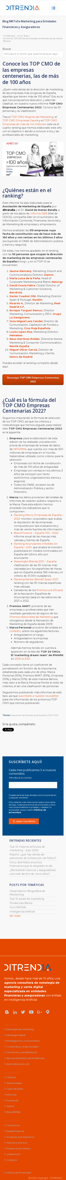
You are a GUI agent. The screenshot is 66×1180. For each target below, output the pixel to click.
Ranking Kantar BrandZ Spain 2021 (36, 579)
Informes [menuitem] (11, 1094)
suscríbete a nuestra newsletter (38, 696)
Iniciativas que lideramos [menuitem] (20, 1137)
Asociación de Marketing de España (29, 715)
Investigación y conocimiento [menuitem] (23, 1040)
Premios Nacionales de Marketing (31, 617)
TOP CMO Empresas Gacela (20, 120)
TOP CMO (53, 715)
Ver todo (15, 915)
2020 (18, 658)
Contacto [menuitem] (11, 1160)
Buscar (6, 48)
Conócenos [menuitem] (13, 1125)
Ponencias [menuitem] (12, 1100)
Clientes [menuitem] (11, 1077)
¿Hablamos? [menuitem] (13, 1154)
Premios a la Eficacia (50, 590)
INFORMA (19, 449)
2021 (27, 658)
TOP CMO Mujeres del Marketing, (33, 117)
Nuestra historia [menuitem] (15, 1131)
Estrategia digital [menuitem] (15, 1035)
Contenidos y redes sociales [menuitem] (22, 1046)
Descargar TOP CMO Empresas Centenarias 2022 (33, 379)
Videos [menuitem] (10, 1106)
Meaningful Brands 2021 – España (35, 561)
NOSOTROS (11, 1120)
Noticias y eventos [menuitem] (16, 1142)
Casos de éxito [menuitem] (14, 1088)
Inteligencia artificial (22, 911)
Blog (26, 36)
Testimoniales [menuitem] (14, 1083)
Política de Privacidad (18, 1172)
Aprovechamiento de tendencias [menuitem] (25, 1058)
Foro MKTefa (18, 907)
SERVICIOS (10, 1024)
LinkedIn (15, 631)
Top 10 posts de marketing (27, 898)
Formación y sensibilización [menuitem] (21, 1052)
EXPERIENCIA (12, 1072)
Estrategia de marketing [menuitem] (20, 1029)
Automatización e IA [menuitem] (17, 1064)
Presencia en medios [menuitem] (18, 1148)
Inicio (19, 36)
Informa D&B (38, 213)
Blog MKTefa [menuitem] (13, 1112)
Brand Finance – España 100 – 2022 (36, 533)
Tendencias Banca (21, 903)
